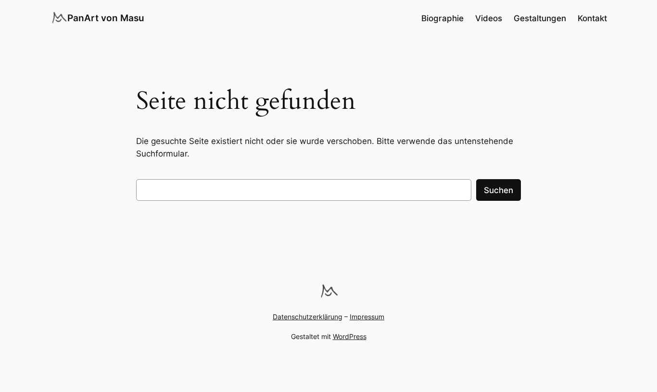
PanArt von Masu (105, 18)
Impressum (367, 317)
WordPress (349, 336)
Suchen (498, 190)
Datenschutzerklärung (307, 317)
